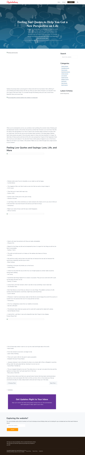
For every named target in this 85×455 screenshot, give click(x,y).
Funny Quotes (64, 70)
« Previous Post (12, 383)
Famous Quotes (64, 66)
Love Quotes (64, 75)
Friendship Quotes (65, 68)
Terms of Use (34, 451)
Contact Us (41, 451)
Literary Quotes (64, 73)
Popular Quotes (64, 77)
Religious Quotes (65, 79)
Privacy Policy (28, 451)
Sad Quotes (10, 389)
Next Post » (53, 383)
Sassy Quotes (64, 83)
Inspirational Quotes (65, 72)
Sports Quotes (64, 85)
